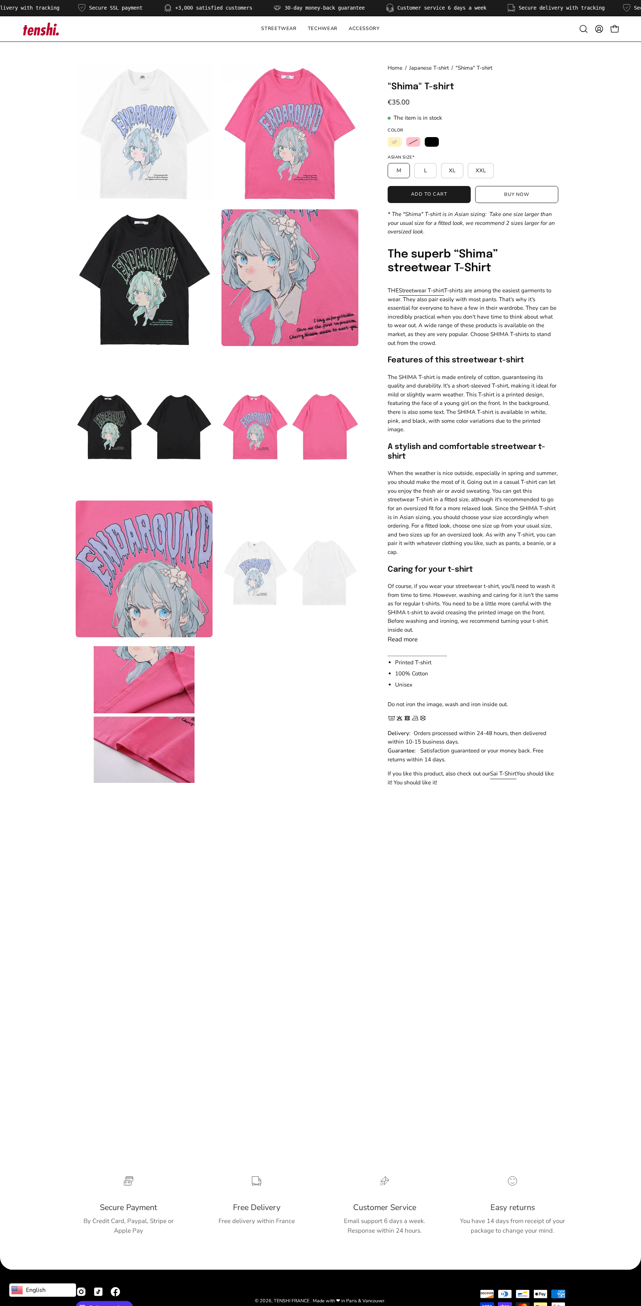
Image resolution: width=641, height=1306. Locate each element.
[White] (395, 142)
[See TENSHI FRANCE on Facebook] (115, 1291)
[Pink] (413, 142)
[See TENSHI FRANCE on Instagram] (81, 1291)
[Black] (432, 142)
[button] (322, 28)
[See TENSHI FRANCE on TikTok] (98, 1291)
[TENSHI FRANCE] (40, 29)
